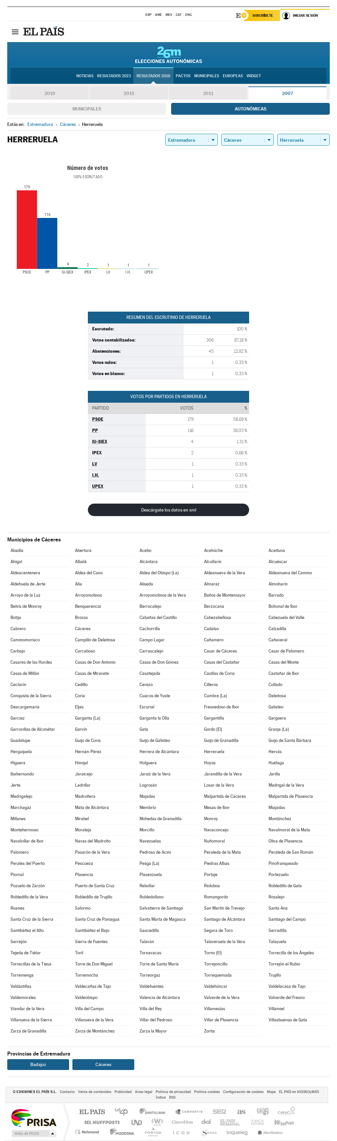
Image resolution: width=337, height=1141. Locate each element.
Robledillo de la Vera (29, 896)
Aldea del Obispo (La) (159, 572)
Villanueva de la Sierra (31, 1019)
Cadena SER (217, 1112)
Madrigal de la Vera (286, 785)
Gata (144, 729)
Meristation (269, 1132)
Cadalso (211, 628)
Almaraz (212, 584)
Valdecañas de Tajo (93, 986)
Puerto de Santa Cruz (95, 885)
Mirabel (82, 818)
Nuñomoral (214, 841)
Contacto (67, 1092)
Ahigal (16, 561)
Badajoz (38, 1064)
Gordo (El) (213, 729)
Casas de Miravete (92, 673)
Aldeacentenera (25, 572)
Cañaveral (278, 639)
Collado (275, 684)
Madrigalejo (21, 796)
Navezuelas (150, 841)
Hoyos (210, 762)
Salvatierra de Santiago (161, 908)
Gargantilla (214, 718)
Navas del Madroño (93, 841)
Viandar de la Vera (27, 1008)
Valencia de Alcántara (160, 997)
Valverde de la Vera (222, 997)
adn (260, 1112)
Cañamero (213, 639)
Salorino (83, 908)
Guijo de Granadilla (221, 740)
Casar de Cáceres (220, 651)
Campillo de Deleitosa (95, 639)
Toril (79, 952)
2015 (129, 93)
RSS (172, 1097)
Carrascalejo (151, 651)
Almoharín (278, 584)
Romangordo (216, 896)
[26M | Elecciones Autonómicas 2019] (168, 54)
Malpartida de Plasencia (291, 796)
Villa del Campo (89, 1008)
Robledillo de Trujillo (93, 896)
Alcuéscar (278, 561)
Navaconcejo (216, 829)
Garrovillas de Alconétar (33, 729)
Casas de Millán (25, 673)
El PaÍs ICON (181, 1132)
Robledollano (152, 896)
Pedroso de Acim (155, 852)
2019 (49, 93)
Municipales (86, 108)
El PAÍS (92, 1112)
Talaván (147, 941)
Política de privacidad (173, 1092)
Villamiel (276, 1008)
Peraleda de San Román (291, 852)
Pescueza (84, 863)
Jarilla (274, 774)
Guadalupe (20, 740)
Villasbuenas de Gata (288, 1019)
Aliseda (146, 584)
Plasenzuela (151, 874)
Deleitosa (277, 695)
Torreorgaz (150, 975)
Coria (80, 695)
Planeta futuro (254, 1122)
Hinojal (81, 762)
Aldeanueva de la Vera (224, 572)
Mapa (271, 1092)
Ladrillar (83, 785)
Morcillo (147, 829)
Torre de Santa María (159, 964)
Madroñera (85, 796)
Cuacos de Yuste (155, 695)
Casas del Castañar (222, 662)
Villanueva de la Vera (94, 1019)
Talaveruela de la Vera (224, 941)
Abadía (17, 550)
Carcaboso (85, 651)
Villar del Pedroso (156, 1019)
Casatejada (150, 673)
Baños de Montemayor (225, 595)
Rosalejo (276, 896)
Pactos (183, 76)
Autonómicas (250, 108)
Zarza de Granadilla (28, 1031)
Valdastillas (21, 986)
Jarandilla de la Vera (223, 774)
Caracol (284, 1112)
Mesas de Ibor (217, 807)
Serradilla (278, 930)
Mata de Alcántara (92, 807)
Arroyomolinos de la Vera (163, 595)
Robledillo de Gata (285, 885)
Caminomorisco (25, 639)
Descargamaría (25, 706)
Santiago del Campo (287, 919)
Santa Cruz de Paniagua (97, 919)
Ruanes (17, 908)
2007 (287, 93)
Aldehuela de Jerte (28, 584)
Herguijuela (21, 751)
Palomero (20, 852)
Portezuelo (279, 874)
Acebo (145, 550)
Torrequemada (218, 975)
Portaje (211, 874)
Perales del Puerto (28, 863)
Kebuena (278, 1122)
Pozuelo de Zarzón (28, 885)
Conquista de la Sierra (31, 695)
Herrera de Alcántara (159, 751)
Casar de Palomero (286, 651)
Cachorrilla (150, 628)
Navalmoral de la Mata (289, 829)
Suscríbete (262, 15)
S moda (208, 1132)
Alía (78, 584)
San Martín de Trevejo (224, 908)
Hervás (275, 751)
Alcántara (149, 561)
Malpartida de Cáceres (225, 796)
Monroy (211, 818)
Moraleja (83, 829)
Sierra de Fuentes (91, 941)
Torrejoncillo (215, 964)
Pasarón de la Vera (92, 852)
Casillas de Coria (219, 673)
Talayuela (277, 941)
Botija (16, 617)
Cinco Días (181, 1122)
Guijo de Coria (88, 740)
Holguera (148, 762)
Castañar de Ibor (284, 673)
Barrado (276, 595)
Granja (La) (279, 729)
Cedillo (81, 684)
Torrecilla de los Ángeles (291, 952)
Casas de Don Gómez (159, 662)
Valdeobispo (86, 997)
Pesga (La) (149, 863)
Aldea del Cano (89, 572)
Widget (253, 76)
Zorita (209, 1031)
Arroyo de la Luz (25, 595)
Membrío (148, 807)
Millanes (18, 818)
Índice (161, 1097)
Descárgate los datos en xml (168, 509)
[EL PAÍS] (44, 31)
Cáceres (83, 628)
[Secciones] (15, 31)
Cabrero (18, 628)
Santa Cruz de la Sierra (32, 919)
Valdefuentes (152, 986)
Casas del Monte (284, 662)
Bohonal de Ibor (283, 606)
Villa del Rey (151, 1008)
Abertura (83, 550)
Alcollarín (212, 561)
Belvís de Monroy (26, 606)
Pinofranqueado (283, 863)
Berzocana (214, 606)
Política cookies (207, 1092)
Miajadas (277, 807)
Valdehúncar (215, 986)
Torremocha (86, 975)
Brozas (81, 617)
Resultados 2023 (114, 76)
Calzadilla (277, 628)
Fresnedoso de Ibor (221, 706)
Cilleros (211, 684)
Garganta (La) (87, 718)
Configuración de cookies (243, 1092)
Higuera (18, 762)
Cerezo (146, 684)
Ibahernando (22, 774)
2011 (208, 93)
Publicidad (123, 1092)
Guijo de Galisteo (155, 740)
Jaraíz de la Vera (155, 774)
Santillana (154, 1112)
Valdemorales (23, 997)
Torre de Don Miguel (94, 964)
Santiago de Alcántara (224, 919)
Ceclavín (18, 684)
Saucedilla (149, 930)
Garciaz (18, 718)
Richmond (88, 1132)
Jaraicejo (83, 774)
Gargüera (277, 718)
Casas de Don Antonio (95, 662)
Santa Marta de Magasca (163, 919)
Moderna (120, 1132)
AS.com (238, 1112)
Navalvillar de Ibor (27, 841)
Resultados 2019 (153, 76)
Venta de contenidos (94, 1092)
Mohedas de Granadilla (161, 818)
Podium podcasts (153, 1132)
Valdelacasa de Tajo (287, 986)
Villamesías (214, 1008)
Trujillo (275, 975)
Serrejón (19, 941)
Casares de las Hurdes (31, 662)
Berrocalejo (150, 606)
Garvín (81, 729)
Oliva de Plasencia (285, 841)
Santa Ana (278, 908)
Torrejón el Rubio (284, 964)
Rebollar (147, 885)
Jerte (15, 785)
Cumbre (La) (215, 695)
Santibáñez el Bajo (92, 930)
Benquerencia (88, 606)
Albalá (81, 561)
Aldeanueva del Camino (290, 572)
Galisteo (276, 706)
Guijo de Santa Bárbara (290, 740)
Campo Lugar (152, 639)
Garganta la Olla (154, 718)
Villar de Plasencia (221, 1019)
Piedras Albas (216, 863)
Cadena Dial (206, 1122)
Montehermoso (25, 829)
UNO (137, 1122)
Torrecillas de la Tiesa (31, 964)
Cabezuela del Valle (286, 617)
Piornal (17, 874)
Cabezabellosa (217, 617)
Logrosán (148, 785)
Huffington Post (101, 1122)
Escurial (147, 706)
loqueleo (237, 1132)
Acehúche (213, 550)
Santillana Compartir (189, 1112)
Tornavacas (150, 952)
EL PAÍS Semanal (231, 1122)
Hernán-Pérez (88, 751)
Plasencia (84, 874)
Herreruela (214, 751)
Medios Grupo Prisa (33, 1133)
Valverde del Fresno (287, 997)
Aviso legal (143, 1092)
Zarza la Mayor (153, 1031)
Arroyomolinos (88, 595)
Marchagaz (21, 807)
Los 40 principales (123, 1112)
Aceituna (277, 550)
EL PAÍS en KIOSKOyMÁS (299, 1092)
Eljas (79, 706)
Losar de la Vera (219, 785)
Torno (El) (213, 952)
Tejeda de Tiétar (26, 952)
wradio (156, 1122)
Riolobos (212, 885)
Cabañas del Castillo (158, 617)
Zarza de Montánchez (95, 1031)
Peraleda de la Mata (222, 852)
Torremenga (22, 975)
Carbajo (18, 651)
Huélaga (276, 762)
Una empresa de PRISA (33, 1117)
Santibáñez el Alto (27, 930)
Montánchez (280, 818)
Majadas (147, 796)
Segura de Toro (218, 930)
